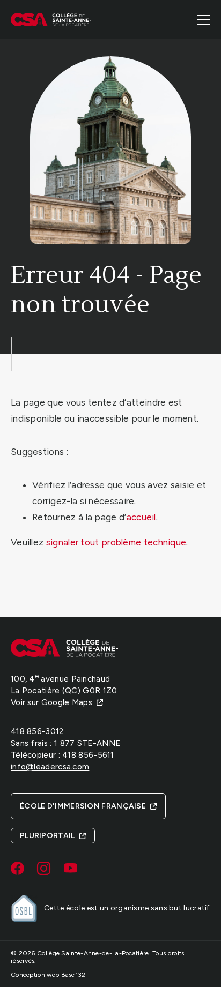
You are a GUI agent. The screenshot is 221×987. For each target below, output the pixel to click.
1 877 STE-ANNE (87, 743)
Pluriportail (47, 835)
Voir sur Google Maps (51, 702)
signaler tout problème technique (116, 542)
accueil (141, 517)
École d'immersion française (83, 806)
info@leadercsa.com (50, 767)
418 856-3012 (37, 731)
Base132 (73, 974)
